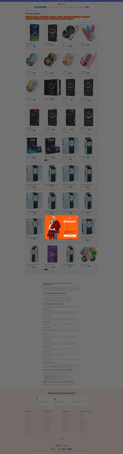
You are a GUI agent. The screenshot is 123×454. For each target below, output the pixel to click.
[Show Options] (75, 229)
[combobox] (69, 229)
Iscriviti (70, 235)
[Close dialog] (77, 216)
